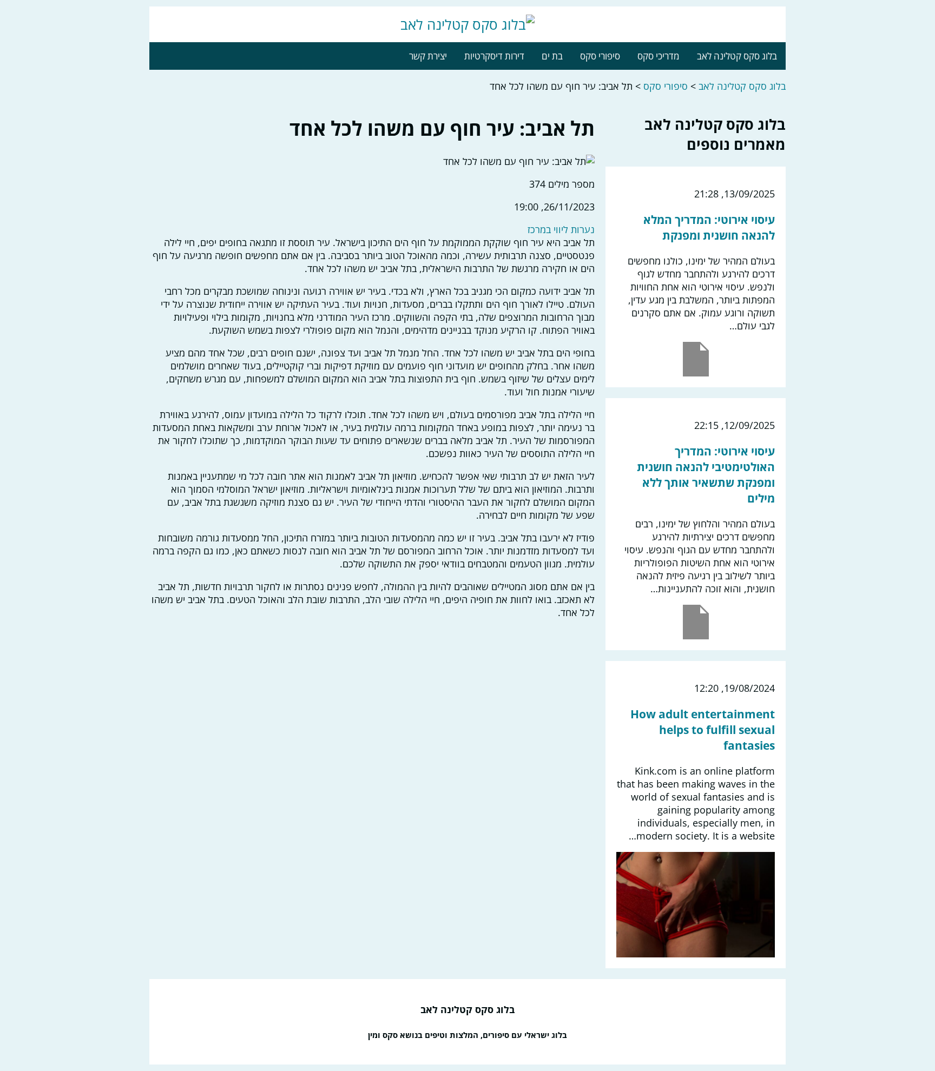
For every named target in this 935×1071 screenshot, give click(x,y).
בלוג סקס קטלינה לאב (737, 56)
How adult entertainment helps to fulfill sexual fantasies (702, 729)
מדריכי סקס (658, 56)
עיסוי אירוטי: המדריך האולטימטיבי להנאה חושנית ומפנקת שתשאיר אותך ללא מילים (706, 474)
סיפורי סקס (600, 56)
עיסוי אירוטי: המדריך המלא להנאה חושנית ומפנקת (709, 227)
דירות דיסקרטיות (494, 56)
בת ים (552, 56)
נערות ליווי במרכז (561, 229)
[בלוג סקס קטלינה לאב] (467, 24)
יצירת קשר (428, 56)
